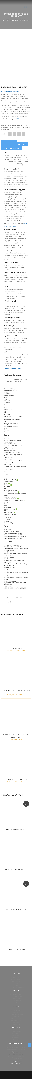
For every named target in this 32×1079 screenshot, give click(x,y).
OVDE (18, 119)
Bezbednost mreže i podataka (16, 987)
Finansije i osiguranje (16, 1020)
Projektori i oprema (16, 977)
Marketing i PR (16, 1022)
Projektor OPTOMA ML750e (16, 949)
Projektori (10, 125)
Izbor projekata (16, 1037)
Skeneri (16, 985)
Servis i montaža (16, 1033)
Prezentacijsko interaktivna (16, 1014)
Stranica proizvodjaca (10, 226)
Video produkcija (16, 1024)
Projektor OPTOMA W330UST (16, 869)
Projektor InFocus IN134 (16, 909)
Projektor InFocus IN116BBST (16, 779)
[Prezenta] (6, 2)
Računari (16, 983)
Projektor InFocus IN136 (16, 829)
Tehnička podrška (16, 998)
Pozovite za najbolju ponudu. (10, 91)
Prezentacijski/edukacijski (20, 125)
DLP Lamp (16, 379)
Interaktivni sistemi (16, 979)
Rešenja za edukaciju (16, 1010)
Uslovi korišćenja (16, 1035)
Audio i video (16, 1012)
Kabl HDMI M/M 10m (16, 648)
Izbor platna (16, 1039)
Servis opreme (16, 1002)
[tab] (16, 148)
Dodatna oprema (11, 148)
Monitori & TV (16, 981)
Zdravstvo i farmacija (16, 1018)
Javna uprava (16, 1016)
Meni (27, 7)
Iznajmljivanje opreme (16, 994)
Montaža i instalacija (16, 1000)
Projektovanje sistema (16, 996)
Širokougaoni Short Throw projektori (11, 127)
